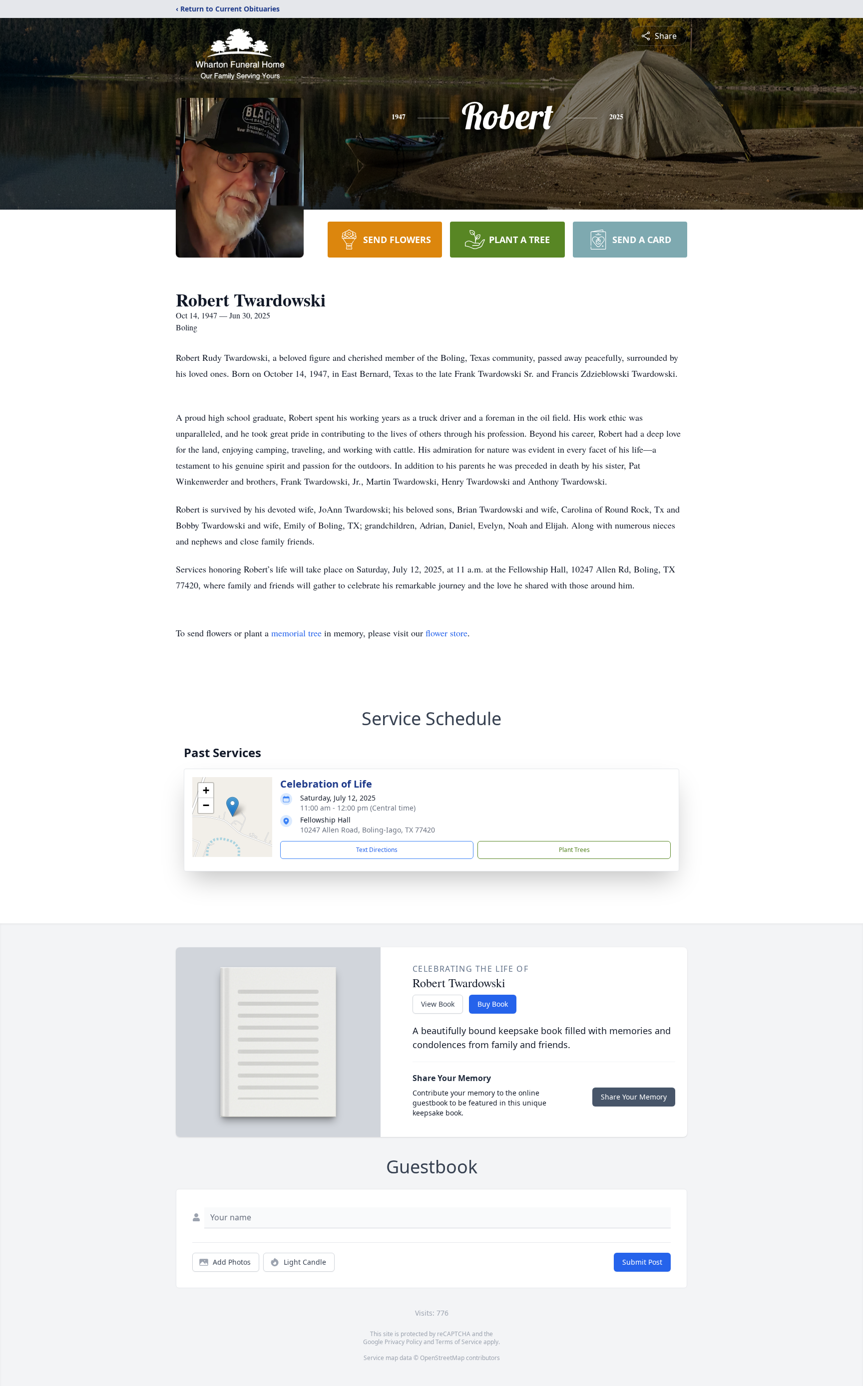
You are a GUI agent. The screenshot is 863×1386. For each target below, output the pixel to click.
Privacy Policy (403, 1342)
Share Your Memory (634, 1097)
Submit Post (642, 1262)
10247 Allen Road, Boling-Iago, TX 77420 (367, 829)
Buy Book (492, 1004)
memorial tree (296, 633)
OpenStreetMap (442, 1358)
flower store (446, 633)
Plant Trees (574, 849)
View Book (437, 1004)
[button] (232, 807)
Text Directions (377, 849)
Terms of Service (458, 1342)
